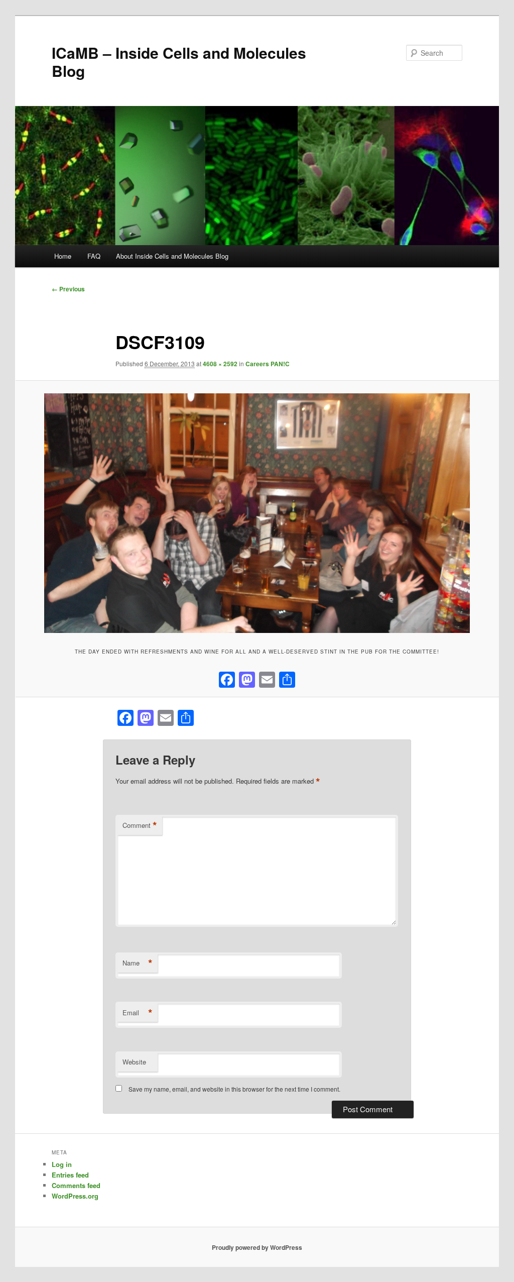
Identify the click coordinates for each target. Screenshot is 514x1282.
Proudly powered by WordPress (257, 1247)
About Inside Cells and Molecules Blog (172, 256)
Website (134, 1061)
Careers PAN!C (267, 363)
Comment (139, 825)
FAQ (93, 256)
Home (62, 256)
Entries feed (70, 1175)
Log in (62, 1164)
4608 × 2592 (220, 363)
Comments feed (76, 1185)
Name (137, 963)
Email (137, 1013)
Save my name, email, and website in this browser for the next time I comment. (234, 1089)
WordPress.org (75, 1196)
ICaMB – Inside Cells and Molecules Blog (179, 61)
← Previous (68, 288)
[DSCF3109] (257, 513)
